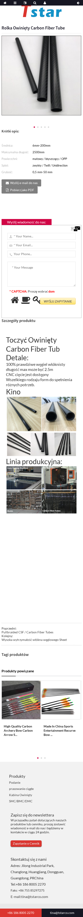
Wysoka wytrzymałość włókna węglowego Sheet (34, 640)
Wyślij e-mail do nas (24, 183)
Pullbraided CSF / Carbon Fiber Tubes (27, 632)
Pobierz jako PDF (22, 190)
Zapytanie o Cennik (26, 843)
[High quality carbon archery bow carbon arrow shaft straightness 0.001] (21, 699)
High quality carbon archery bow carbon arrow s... (18, 730)
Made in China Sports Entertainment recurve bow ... (59, 730)
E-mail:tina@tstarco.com (29, 896)
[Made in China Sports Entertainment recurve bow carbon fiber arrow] (61, 699)
